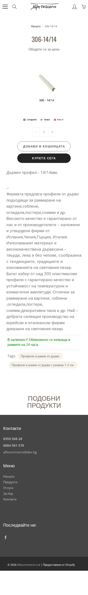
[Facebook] (5, 537)
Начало (36, 26)
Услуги (8, 488)
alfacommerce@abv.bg (20, 452)
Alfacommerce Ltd (28, 565)
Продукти (10, 482)
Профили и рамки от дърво (40, 356)
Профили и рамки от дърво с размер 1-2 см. (43, 365)
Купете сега (44, 158)
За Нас (8, 494)
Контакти (9, 499)
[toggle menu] (5, 6)
